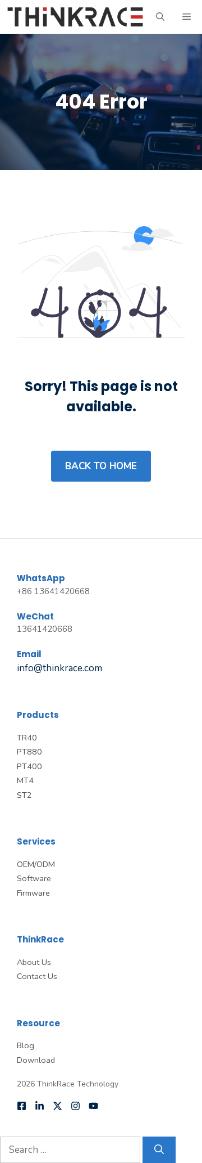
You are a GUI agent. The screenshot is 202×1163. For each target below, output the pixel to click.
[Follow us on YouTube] (93, 1106)
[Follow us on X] (57, 1106)
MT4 (25, 780)
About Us (34, 962)
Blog (25, 1045)
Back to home (101, 466)
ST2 (24, 795)
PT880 (29, 751)
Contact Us (37, 976)
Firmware (33, 893)
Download (36, 1060)
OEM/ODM (36, 864)
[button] (160, 17)
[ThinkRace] (75, 17)
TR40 (27, 737)
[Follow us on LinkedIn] (39, 1106)
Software (34, 878)
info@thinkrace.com (59, 668)
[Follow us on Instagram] (75, 1106)
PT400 (29, 766)
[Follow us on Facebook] (21, 1106)
